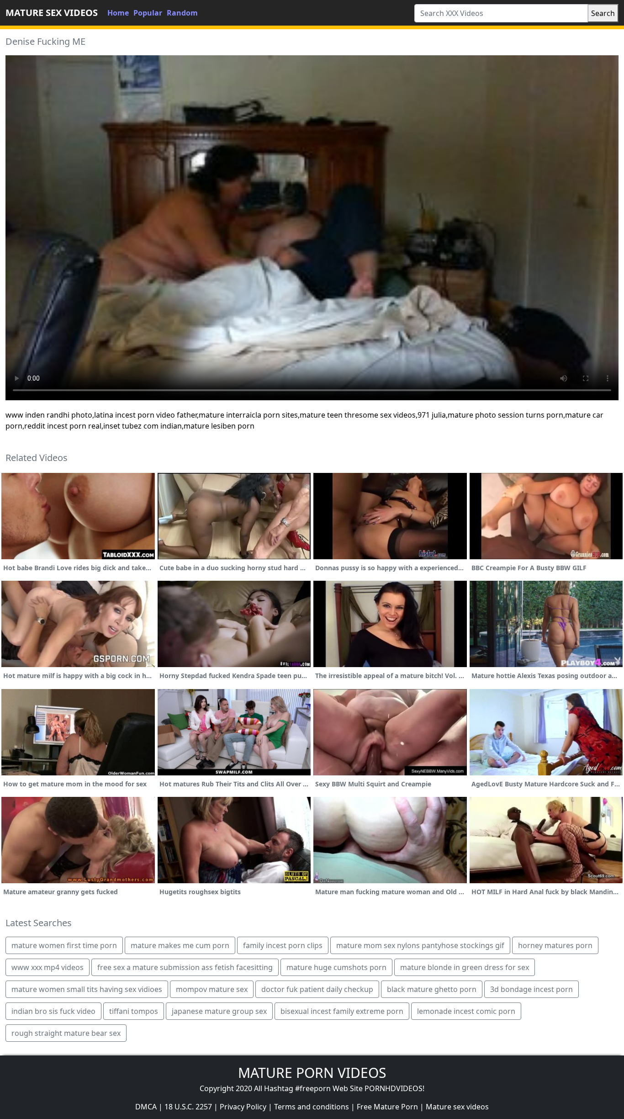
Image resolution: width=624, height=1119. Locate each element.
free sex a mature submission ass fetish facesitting (185, 967)
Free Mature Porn (387, 1107)
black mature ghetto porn (431, 989)
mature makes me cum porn (180, 945)
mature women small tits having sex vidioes (86, 989)
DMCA (146, 1107)
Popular (147, 13)
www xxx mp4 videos (47, 967)
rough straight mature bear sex (66, 1033)
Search (603, 13)
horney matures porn (555, 945)
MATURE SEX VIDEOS (51, 12)
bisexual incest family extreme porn (341, 1011)
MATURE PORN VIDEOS (312, 1072)
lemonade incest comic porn (466, 1011)
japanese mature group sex (219, 1011)
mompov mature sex (212, 989)
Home (118, 13)
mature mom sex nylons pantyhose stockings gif (420, 945)
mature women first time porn (64, 945)
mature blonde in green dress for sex (464, 967)
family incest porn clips (283, 945)
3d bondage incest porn (531, 989)
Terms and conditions (311, 1107)
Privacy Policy (243, 1107)
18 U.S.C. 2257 (188, 1107)
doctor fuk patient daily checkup (317, 989)
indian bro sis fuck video (53, 1011)
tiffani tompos (133, 1011)
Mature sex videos (457, 1107)
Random (182, 13)
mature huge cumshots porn (336, 967)
